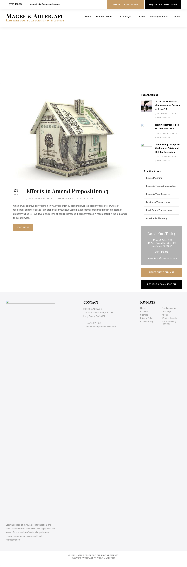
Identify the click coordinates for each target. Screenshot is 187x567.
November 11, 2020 (167, 133)
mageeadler (65, 198)
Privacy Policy (146, 318)
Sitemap (144, 315)
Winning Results (159, 16)
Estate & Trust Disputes (158, 194)
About (141, 16)
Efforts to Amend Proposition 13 (67, 191)
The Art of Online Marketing (100, 558)
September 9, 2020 (166, 157)
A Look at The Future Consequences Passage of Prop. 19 (167, 105)
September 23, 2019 (40, 198)
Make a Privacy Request (169, 322)
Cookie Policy (146, 321)
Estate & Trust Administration (161, 186)
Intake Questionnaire (126, 4)
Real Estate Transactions (159, 210)
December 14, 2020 (166, 114)
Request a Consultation (163, 4)
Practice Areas (104, 16)
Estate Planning (154, 178)
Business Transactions (158, 202)
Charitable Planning (156, 218)
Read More (23, 227)
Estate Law (87, 198)
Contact (177, 16)
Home (87, 16)
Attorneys (125, 16)
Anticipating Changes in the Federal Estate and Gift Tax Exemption (167, 148)
